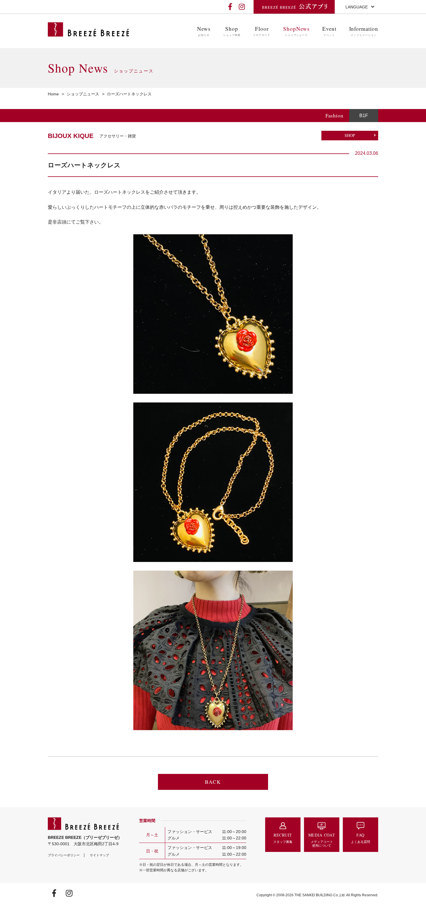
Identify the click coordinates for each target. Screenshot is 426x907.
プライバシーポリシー (64, 855)
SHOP (350, 135)
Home (53, 94)
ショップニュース (83, 94)
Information (363, 31)
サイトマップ (99, 855)
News (203, 31)
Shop (232, 31)
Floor (261, 31)
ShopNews (296, 31)
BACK (213, 781)
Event (329, 31)
